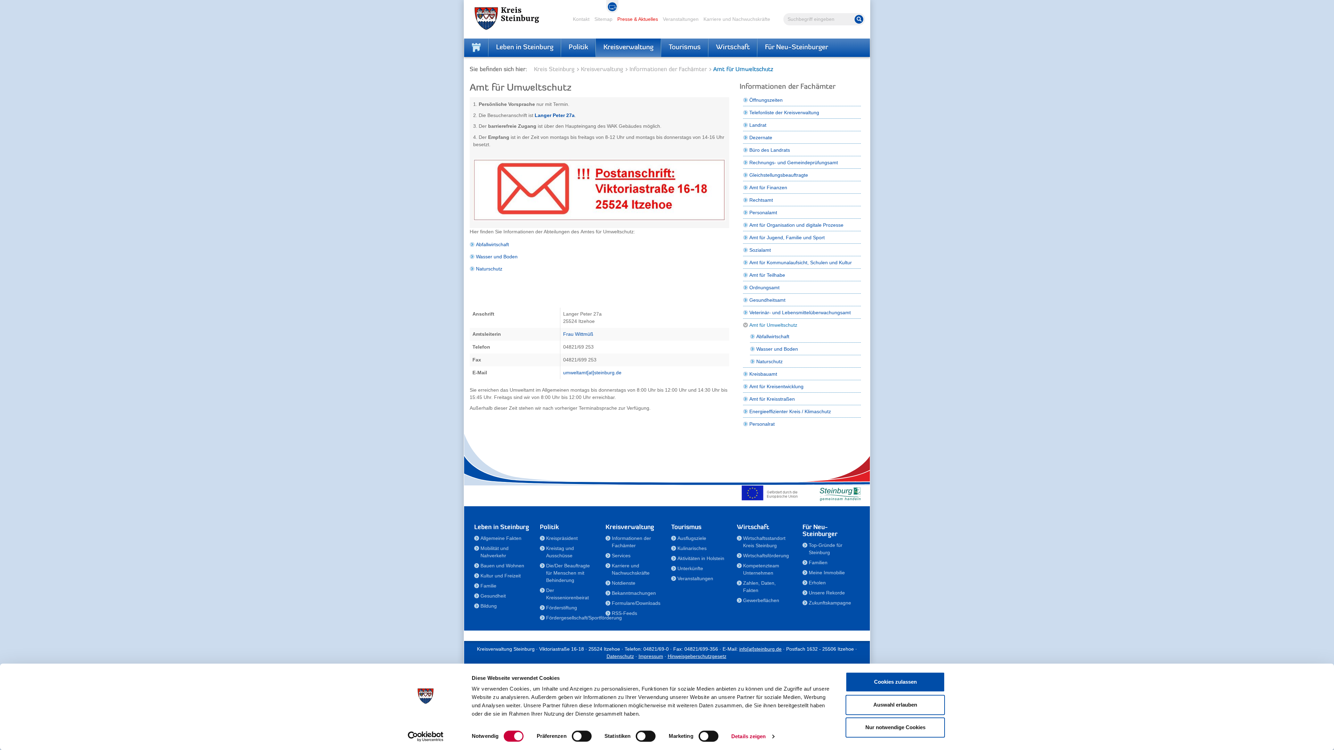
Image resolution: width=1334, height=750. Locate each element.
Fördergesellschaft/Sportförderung (571, 617)
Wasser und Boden (497, 256)
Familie (488, 586)
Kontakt (581, 19)
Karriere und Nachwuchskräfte (736, 19)
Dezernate (760, 137)
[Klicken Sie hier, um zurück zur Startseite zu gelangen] (476, 48)
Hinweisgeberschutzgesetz (697, 656)
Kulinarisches (692, 548)
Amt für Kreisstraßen (772, 399)
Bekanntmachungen (634, 593)
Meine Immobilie (827, 572)
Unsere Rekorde (827, 592)
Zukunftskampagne (830, 603)
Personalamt (763, 212)
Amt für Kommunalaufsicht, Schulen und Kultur (800, 262)
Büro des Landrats (769, 150)
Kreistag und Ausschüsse (560, 551)
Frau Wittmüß (578, 334)
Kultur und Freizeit (500, 575)
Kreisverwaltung (628, 47)
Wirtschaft (733, 47)
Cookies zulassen (895, 682)
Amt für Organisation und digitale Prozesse (796, 225)
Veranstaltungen (681, 19)
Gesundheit (493, 596)
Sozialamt (760, 250)
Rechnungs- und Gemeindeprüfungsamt (793, 162)
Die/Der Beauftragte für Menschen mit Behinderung (568, 573)
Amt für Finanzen (768, 187)
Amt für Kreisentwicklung (776, 386)
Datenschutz (620, 656)
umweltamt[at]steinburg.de (592, 372)
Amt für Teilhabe (767, 275)
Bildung (488, 606)
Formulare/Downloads (636, 603)
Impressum (651, 656)
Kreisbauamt (763, 374)
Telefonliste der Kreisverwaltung (784, 112)
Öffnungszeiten (766, 100)
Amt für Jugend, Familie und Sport (787, 237)
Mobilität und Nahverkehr (494, 551)
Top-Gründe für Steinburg (825, 548)
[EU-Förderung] (771, 492)
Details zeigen (748, 736)
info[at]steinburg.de (760, 649)
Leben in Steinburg (524, 47)
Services (621, 555)
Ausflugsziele (691, 538)
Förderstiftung (561, 607)
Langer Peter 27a (555, 115)
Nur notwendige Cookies (895, 727)
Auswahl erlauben (895, 705)
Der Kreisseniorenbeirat (567, 594)
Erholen (817, 582)
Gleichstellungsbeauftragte (778, 175)
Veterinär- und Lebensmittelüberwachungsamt (800, 312)
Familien (818, 562)
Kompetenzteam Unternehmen (761, 569)
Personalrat (762, 424)
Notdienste (623, 583)
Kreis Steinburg (554, 70)
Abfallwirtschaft (492, 244)
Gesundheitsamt (767, 300)
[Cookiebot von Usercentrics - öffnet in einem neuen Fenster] (425, 736)
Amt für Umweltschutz (773, 325)
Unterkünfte (690, 568)
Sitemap (603, 19)
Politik (578, 47)
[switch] (582, 736)
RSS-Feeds (624, 613)
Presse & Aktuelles (637, 19)
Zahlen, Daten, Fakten (759, 586)
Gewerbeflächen (761, 600)
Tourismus (685, 47)
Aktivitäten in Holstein (700, 558)
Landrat (757, 125)
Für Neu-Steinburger (796, 47)
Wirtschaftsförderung (766, 555)
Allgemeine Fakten (500, 538)
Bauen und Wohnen (502, 565)
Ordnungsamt (764, 287)
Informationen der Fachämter (668, 70)
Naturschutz (489, 269)
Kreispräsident (562, 538)
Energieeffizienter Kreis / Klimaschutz (790, 411)
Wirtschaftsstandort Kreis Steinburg (764, 541)
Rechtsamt (761, 200)
